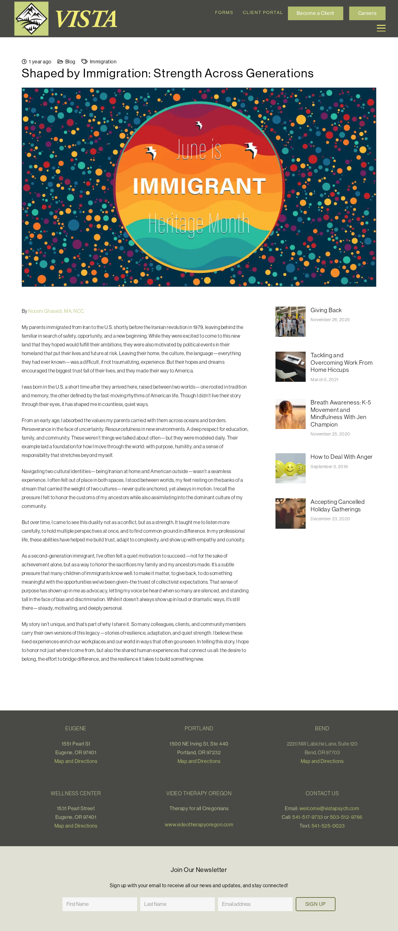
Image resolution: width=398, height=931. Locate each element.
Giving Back (326, 310)
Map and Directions (76, 761)
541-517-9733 (307, 817)
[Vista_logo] (68, 18)
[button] (381, 28)
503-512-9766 (346, 817)
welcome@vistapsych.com (329, 808)
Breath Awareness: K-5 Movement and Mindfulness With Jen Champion (341, 413)
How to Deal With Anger (342, 456)
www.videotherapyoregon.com (199, 824)
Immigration (103, 61)
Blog (70, 61)
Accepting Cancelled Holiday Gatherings (338, 505)
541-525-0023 (328, 826)
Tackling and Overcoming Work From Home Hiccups (342, 362)
